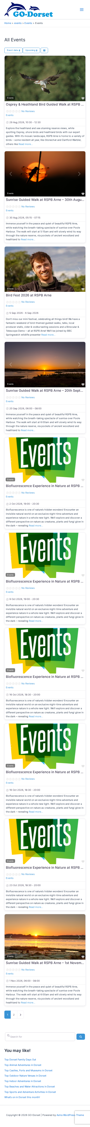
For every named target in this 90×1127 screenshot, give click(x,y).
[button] (11, 78)
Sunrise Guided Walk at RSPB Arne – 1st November (46, 963)
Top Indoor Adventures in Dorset (22, 1081)
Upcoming (30, 50)
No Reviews (28, 111)
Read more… (26, 144)
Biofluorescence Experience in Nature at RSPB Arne (47, 486)
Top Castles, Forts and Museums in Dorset (28, 1070)
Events (10, 115)
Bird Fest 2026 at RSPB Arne (29, 295)
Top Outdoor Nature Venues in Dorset (25, 1075)
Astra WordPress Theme (70, 1115)
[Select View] (44, 50)
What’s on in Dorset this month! (22, 1097)
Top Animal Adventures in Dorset (22, 1065)
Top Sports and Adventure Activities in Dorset (30, 1091)
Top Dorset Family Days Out (20, 1059)
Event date (13, 50)
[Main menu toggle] (82, 10)
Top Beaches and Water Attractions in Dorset (29, 1086)
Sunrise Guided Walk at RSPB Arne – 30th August (45, 200)
